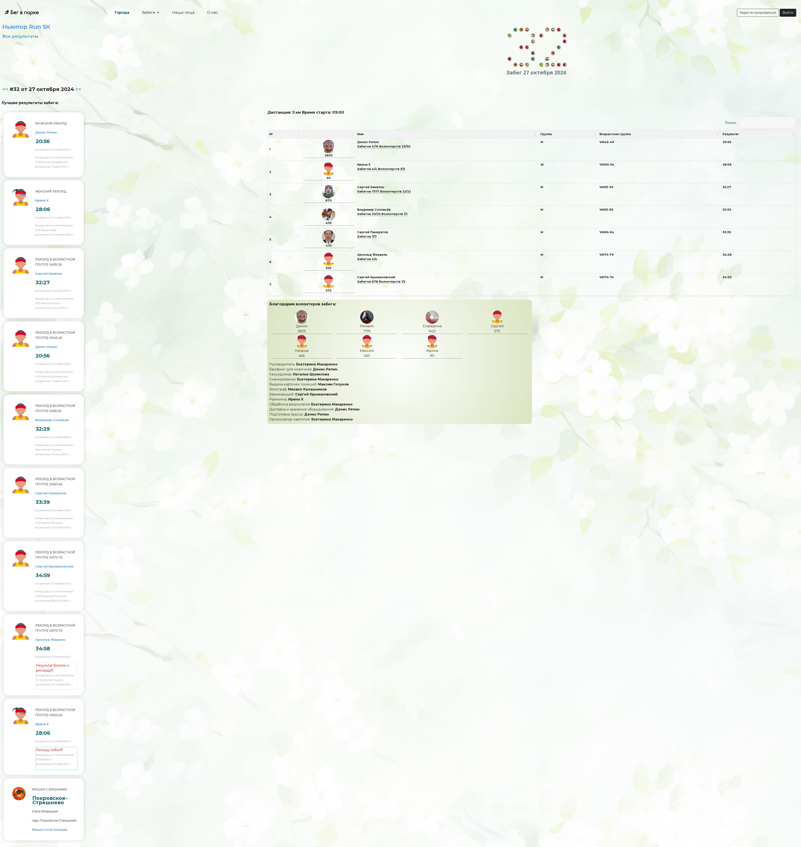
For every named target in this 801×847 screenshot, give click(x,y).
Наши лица (183, 12)
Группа (546, 134)
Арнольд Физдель (50, 640)
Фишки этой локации (49, 830)
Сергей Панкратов (50, 493)
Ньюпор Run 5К (26, 26)
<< (5, 89)
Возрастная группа (615, 134)
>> (78, 89)
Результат (731, 134)
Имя (360, 134)
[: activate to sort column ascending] (328, 134)
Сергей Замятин (48, 274)
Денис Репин (46, 132)
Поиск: (731, 123)
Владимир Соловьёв (52, 420)
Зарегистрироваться (758, 13)
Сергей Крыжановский (54, 566)
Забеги (149, 12)
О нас (212, 12)
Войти (787, 13)
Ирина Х (42, 200)
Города (122, 12)
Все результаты (20, 36)
